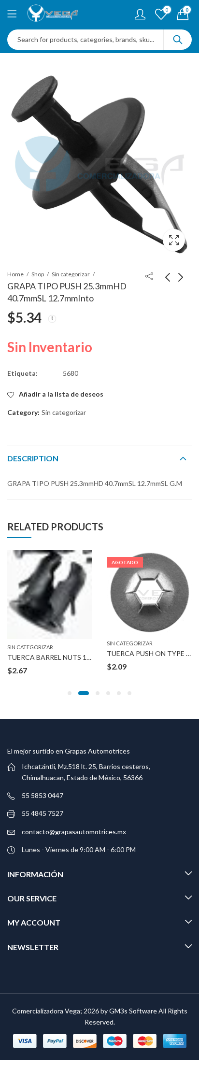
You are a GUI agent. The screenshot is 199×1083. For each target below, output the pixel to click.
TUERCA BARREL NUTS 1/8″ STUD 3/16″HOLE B (81, 657)
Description (32, 458)
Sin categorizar (71, 274)
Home (15, 274)
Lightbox (174, 240)
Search (178, 39)
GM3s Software (133, 1011)
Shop (37, 274)
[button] (69, 693)
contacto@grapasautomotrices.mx (74, 831)
